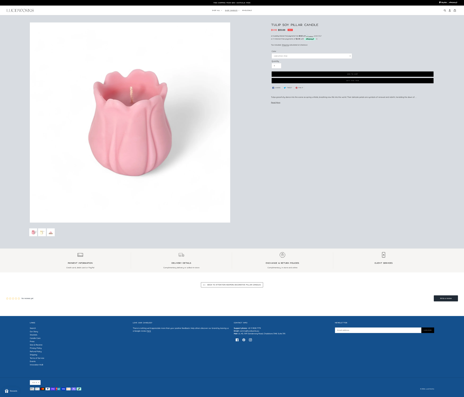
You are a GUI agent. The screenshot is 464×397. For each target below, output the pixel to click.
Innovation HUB (36, 365)
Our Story (34, 331)
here (149, 331)
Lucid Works (430, 389)
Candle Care (35, 338)
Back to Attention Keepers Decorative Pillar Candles (234, 285)
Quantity (275, 61)
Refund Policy (36, 351)
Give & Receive (36, 345)
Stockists (33, 335)
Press (32, 341)
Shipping (285, 45)
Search (33, 328)
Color (274, 51)
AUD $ (34, 382)
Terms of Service (37, 358)
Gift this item (352, 80)
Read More (275, 102)
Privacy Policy (36, 348)
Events (33, 361)
